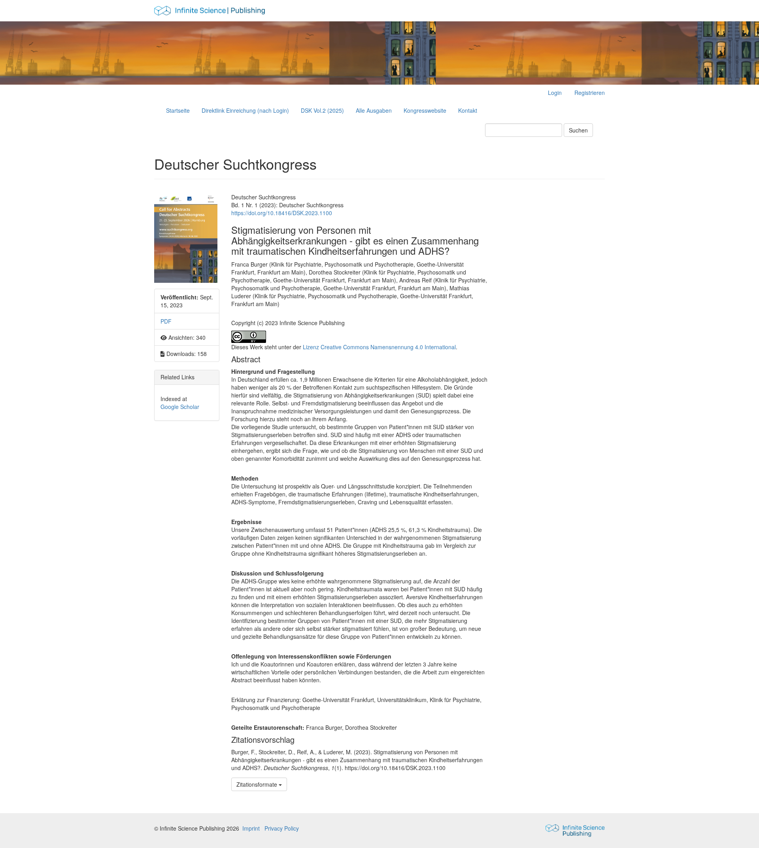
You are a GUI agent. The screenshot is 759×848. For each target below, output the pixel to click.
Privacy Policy (281, 828)
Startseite (178, 110)
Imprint (251, 828)
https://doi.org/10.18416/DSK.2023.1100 (281, 213)
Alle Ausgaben (374, 110)
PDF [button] (166, 321)
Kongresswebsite (425, 110)
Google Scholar (179, 407)
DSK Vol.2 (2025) (322, 110)
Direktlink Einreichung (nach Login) (245, 110)
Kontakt (467, 110)
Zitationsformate (257, 784)
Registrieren (589, 93)
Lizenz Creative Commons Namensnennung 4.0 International (379, 347)
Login (555, 93)
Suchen (578, 130)
